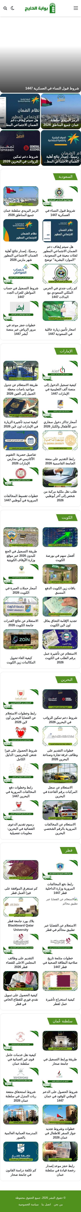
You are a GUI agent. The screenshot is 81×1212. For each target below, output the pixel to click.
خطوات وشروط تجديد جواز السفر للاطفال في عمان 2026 (60, 1133)
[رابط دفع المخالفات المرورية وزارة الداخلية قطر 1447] (60, 870)
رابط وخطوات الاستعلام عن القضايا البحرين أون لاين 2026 (21, 718)
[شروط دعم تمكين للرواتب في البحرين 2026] (20, 148)
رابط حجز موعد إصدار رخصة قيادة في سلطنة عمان (60, 1170)
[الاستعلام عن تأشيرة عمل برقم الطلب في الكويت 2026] (60, 639)
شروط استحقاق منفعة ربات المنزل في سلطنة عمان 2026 (21, 1096)
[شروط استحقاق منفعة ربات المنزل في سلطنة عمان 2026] (20, 1078)
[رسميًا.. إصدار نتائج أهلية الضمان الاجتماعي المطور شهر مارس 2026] (61, 148)
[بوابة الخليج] (40, 8)
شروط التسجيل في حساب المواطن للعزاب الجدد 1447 (21, 292)
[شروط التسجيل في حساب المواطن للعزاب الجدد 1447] (20, 274)
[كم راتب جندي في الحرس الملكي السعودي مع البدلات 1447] (60, 274)
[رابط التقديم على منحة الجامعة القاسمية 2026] (60, 443)
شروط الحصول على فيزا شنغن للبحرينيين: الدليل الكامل (21, 755)
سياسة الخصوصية (28, 1204)
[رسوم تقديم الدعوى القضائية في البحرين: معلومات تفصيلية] (20, 810)
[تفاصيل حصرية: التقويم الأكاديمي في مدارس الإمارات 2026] (20, 440)
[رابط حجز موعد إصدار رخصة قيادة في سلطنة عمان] (60, 1151)
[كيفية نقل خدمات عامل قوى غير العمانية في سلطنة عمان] (20, 1041)
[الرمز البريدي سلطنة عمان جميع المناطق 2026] (61, 111)
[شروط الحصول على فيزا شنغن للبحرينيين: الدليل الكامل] (20, 736)
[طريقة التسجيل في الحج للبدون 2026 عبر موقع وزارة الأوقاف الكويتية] (20, 537)
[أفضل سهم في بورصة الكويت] (60, 539)
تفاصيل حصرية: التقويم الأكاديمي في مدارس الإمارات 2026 (21, 459)
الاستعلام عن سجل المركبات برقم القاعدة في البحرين (60, 792)
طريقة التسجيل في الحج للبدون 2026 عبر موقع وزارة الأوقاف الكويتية (21, 555)
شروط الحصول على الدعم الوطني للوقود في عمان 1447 (60, 1096)
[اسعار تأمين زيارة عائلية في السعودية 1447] (60, 313)
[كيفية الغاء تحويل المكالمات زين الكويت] (20, 641)
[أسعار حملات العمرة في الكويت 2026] (20, 574)
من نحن (58, 1204)
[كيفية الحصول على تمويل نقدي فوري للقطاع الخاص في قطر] (20, 981)
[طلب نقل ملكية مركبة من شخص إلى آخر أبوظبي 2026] (60, 477)
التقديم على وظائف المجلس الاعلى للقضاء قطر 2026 (21, 962)
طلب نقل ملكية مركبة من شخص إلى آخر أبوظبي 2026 (60, 496)
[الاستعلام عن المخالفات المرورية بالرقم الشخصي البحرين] (60, 810)
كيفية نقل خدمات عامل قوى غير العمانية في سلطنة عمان (21, 1059)
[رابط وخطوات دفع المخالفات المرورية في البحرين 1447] (20, 773)
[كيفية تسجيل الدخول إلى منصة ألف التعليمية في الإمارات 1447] (60, 371)
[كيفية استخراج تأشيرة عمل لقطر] (60, 983)
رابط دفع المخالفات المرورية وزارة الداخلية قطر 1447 (60, 888)
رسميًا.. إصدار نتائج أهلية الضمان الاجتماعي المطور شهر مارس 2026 (61, 161)
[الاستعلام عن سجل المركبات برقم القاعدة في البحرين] (60, 773)
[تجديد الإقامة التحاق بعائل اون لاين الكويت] (60, 606)
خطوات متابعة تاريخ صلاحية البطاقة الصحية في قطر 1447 (60, 962)
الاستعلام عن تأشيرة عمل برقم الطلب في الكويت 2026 (60, 658)
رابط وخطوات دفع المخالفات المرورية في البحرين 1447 (21, 792)
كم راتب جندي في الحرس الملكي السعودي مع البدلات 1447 (60, 292)
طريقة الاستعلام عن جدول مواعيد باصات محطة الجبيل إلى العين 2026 (21, 389)
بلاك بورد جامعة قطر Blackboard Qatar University (21, 925)
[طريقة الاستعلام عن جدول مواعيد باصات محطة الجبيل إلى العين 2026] (20, 371)
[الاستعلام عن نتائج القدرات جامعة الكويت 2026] (20, 606)
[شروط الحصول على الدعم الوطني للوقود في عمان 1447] (60, 1078)
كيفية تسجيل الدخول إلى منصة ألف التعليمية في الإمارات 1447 (60, 389)
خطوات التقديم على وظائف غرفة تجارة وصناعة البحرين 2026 (60, 755)
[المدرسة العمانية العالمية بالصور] (20, 1117)
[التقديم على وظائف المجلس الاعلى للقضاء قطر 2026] (20, 944)
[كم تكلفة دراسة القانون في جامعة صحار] (20, 1154)
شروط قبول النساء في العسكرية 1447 (52, 88)
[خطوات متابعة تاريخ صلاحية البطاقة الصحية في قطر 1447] (60, 944)
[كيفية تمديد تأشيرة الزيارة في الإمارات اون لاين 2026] (20, 407)
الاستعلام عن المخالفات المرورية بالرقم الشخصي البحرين (60, 829)
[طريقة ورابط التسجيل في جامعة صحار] (60, 1043)
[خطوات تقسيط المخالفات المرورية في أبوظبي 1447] (20, 479)
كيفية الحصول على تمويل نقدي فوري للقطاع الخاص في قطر (21, 999)
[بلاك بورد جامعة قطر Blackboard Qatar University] (20, 907)
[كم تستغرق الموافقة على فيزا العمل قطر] (20, 872)
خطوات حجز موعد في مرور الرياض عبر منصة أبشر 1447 (21, 329)
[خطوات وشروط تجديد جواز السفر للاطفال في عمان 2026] (60, 1114)
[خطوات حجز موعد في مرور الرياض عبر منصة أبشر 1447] (20, 311)
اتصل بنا (46, 1204)
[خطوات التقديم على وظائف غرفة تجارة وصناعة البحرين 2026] (60, 736)
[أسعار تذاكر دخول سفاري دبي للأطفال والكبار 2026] (60, 407)
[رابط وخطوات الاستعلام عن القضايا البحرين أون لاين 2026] (20, 699)
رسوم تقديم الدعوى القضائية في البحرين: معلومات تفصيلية (21, 829)
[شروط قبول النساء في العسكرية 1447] (40, 57)
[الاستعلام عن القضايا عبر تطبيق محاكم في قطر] (60, 909)
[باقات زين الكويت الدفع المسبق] (60, 574)
